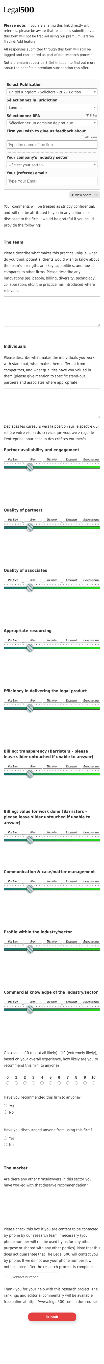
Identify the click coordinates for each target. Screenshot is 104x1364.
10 (93, 1077)
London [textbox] (15, 107)
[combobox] (52, 91)
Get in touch (58, 63)
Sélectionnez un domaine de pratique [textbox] (41, 123)
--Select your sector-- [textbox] (26, 165)
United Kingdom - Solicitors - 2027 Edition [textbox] (45, 92)
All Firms (91, 137)
